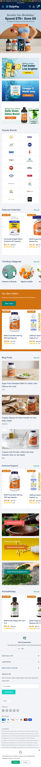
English (5, 701)
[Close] (39, 750)
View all (36, 210)
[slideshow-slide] (20, 31)
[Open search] (30, 7)
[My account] (34, 7)
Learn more (17, 758)
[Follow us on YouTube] (17, 710)
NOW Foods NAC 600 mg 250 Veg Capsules (13, 337)
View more (9, 303)
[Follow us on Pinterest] (14, 710)
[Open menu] (3, 6)
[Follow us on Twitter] (7, 710)
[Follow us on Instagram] (10, 710)
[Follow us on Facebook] (3, 710)
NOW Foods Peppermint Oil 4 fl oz (14, 622)
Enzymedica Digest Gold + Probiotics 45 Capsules (13, 240)
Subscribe (9, 692)
